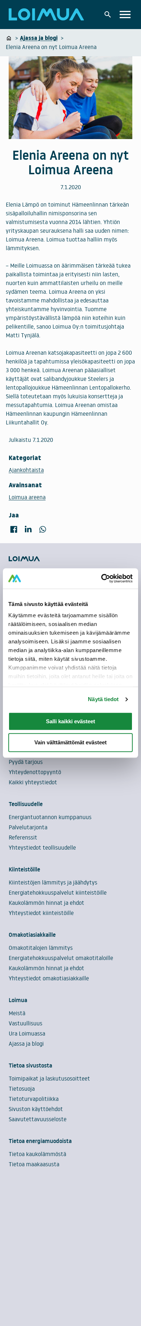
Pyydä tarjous (26, 761)
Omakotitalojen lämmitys (41, 947)
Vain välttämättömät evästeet (70, 743)
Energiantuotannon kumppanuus (50, 817)
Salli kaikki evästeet (70, 721)
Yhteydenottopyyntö (35, 772)
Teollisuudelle (26, 804)
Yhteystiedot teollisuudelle (42, 847)
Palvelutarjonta (28, 827)
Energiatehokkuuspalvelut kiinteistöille (58, 892)
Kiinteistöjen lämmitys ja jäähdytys (53, 882)
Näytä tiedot (103, 699)
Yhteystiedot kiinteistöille (41, 912)
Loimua (18, 1000)
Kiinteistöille (24, 869)
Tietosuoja (22, 1088)
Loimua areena (27, 497)
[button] (107, 14)
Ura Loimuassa (27, 1033)
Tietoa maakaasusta (34, 1164)
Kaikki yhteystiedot (33, 782)
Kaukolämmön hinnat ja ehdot (46, 902)
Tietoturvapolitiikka (34, 1098)
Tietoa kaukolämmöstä (37, 1154)
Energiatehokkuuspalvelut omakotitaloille (61, 957)
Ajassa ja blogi (26, 1043)
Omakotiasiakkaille (32, 935)
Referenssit (23, 837)
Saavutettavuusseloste (38, 1119)
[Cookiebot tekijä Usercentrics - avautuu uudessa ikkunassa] (101, 578)
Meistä (17, 1013)
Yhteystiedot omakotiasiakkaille (49, 978)
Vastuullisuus (25, 1023)
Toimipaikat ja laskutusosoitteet (49, 1078)
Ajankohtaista (26, 469)
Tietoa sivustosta (30, 1065)
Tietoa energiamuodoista (40, 1141)
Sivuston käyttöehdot (36, 1109)
